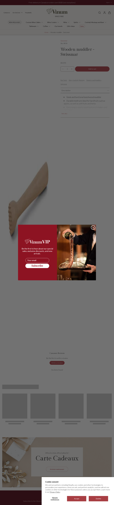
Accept (76, 499)
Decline (98, 499)
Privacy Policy (55, 492)
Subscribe (37, 265)
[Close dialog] (93, 227)
